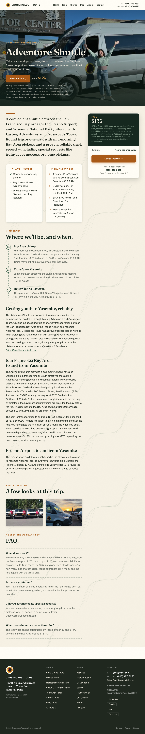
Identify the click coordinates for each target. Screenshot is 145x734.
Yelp (110, 709)
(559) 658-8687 (113, 170)
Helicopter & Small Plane (57, 683)
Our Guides (82, 698)
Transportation (84, 678)
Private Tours (52, 678)
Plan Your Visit (83, 693)
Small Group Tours (55, 673)
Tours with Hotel (54, 693)
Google (112, 704)
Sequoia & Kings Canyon (58, 688)
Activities (81, 673)
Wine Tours (51, 703)
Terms (127, 728)
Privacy (119, 728)
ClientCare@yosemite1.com (21, 350)
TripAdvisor (114, 699)
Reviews (81, 708)
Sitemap (136, 728)
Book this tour (17, 78)
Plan (82, 5)
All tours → (51, 708)
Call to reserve (114, 159)
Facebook (113, 714)
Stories (73, 5)
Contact (100, 5)
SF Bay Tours (83, 683)
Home (56, 5)
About (90, 5)
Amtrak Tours (52, 698)
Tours (64, 5)
